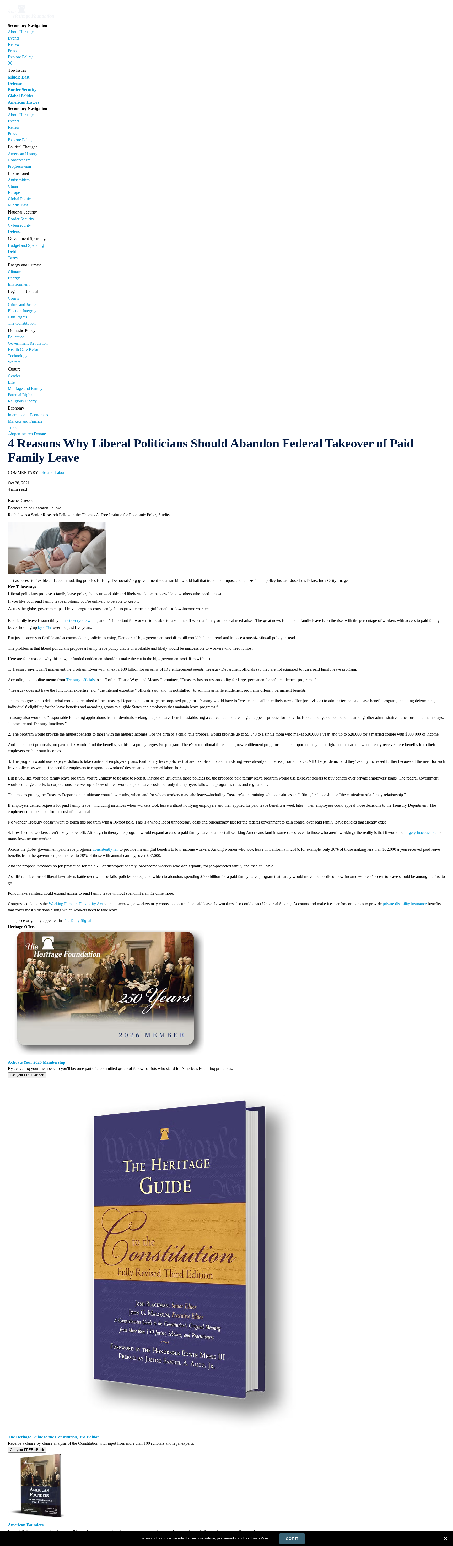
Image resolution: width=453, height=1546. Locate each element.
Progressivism (19, 166)
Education (16, 337)
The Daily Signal (77, 920)
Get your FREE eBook (27, 1075)
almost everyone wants (78, 620)
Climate (14, 272)
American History (24, 102)
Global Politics (20, 96)
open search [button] (22, 433)
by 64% (45, 627)
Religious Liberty (22, 401)
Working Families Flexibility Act (76, 903)
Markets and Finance (25, 421)
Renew (14, 44)
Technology (18, 356)
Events (13, 38)
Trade (12, 427)
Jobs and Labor (51, 472)
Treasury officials (80, 679)
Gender (14, 376)
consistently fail (105, 849)
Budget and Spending (26, 245)
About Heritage (21, 32)
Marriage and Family (25, 388)
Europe (14, 192)
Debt (12, 251)
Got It (292, 1539)
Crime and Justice (22, 304)
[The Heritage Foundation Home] (31, 19)
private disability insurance (405, 903)
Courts (13, 298)
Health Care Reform (24, 349)
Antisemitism (19, 180)
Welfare (14, 362)
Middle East (18, 77)
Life (11, 382)
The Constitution (22, 323)
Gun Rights (17, 317)
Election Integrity (22, 311)
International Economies (28, 415)
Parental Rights (20, 395)
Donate (40, 434)
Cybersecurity (19, 225)
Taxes (13, 258)
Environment (18, 284)
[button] (10, 63)
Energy (14, 278)
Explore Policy (20, 57)
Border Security (22, 89)
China (13, 186)
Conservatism (19, 160)
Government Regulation (28, 343)
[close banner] (446, 1539)
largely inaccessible (420, 832)
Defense (15, 83)
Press (12, 50)
